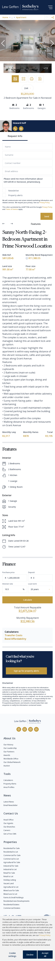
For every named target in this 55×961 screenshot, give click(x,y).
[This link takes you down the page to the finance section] (27, 258)
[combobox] (44, 589)
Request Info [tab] (15, 136)
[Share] (52, 17)
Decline (29, 954)
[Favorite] (46, 17)
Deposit (31, 572)
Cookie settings (12, 954)
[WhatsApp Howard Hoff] (21, 128)
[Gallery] (15, 78)
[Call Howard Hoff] (15, 128)
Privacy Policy (45, 203)
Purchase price (8, 572)
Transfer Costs (13, 635)
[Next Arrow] (12, 224)
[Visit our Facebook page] (18, 729)
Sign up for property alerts (26, 670)
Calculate (27, 599)
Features (36, 224)
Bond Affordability (15, 638)
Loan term (32, 584)
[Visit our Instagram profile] (30, 729)
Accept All (45, 954)
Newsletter (13, 190)
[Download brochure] (39, 78)
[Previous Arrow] (3, 224)
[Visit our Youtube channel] (36, 729)
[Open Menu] (50, 7)
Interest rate (7, 584)
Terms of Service (12, 209)
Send (46, 216)
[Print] (31, 78)
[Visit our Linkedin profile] (24, 729)
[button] (3, 43)
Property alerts (15, 195)
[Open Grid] (23, 78)
